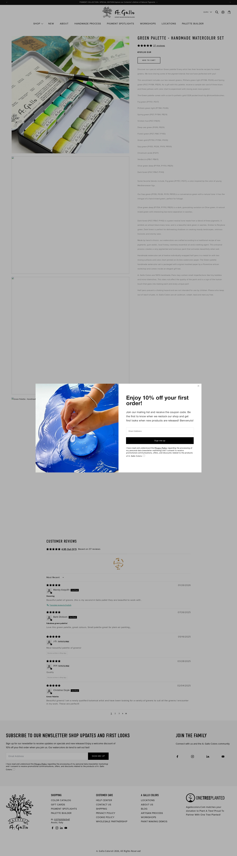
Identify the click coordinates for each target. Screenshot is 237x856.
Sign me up (159, 440)
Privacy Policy (161, 448)
